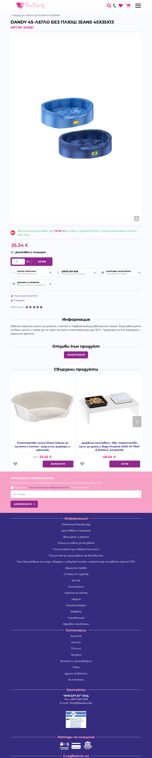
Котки (76, 642)
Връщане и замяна (76, 536)
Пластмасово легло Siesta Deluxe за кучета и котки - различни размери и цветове (42, 446)
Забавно (76, 611)
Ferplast (19, 300)
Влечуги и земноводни (76, 661)
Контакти (76, 586)
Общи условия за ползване (76, 543)
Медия (76, 599)
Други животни (76, 673)
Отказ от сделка (76, 574)
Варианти (58, 463)
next (137, 421)
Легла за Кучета (25, 295)
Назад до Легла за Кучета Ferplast (36, 15)
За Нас (76, 580)
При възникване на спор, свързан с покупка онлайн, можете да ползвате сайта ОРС (76, 561)
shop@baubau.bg (81, 703)
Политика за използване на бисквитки (76, 555)
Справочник (76, 617)
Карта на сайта (76, 592)
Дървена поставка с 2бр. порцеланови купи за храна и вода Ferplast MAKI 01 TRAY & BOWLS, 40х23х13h (109, 446)
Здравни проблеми (76, 624)
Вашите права (76, 568)
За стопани (76, 679)
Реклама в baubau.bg (76, 524)
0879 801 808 (79, 699)
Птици (76, 648)
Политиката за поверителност (49, 487)
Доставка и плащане (76, 530)
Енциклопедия (76, 605)
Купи (42, 261)
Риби (76, 667)
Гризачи (76, 654)
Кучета (76, 636)
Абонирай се (23, 504)
